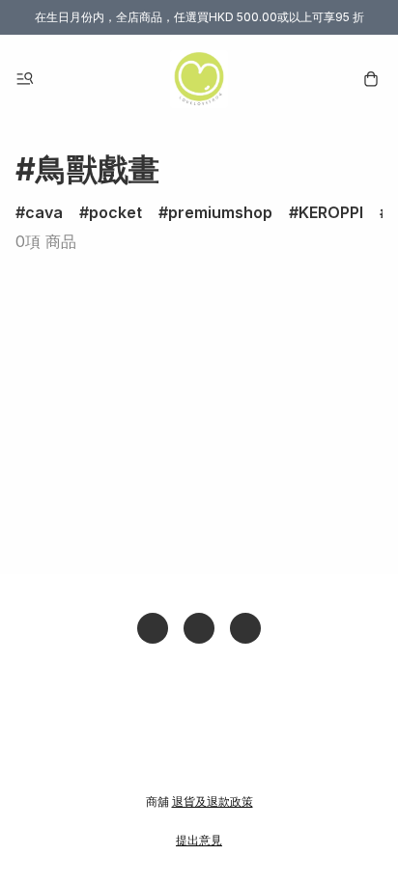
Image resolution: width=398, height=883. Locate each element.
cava (44, 212)
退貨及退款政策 (212, 801)
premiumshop (220, 212)
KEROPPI (330, 212)
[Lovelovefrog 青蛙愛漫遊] (199, 79)
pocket (115, 212)
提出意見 (199, 840)
